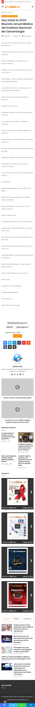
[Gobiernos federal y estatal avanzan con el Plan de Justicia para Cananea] (26, 437)
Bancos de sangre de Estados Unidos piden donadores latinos (8, 458)
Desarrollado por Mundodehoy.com (18, 699)
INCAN (10, 327)
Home (5, 12)
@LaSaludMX (6, 685)
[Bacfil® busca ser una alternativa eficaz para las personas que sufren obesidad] (6, 639)
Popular (6, 619)
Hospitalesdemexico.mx (18, 323)
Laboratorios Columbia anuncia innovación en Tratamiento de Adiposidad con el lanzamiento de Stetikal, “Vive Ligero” (22, 669)
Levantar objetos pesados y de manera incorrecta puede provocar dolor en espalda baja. (25, 460)
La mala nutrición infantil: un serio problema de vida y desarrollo (8, 436)
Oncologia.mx (13, 16)
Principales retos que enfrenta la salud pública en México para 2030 (23, 650)
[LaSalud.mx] (12, 6)
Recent (16, 619)
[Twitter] (10, 343)
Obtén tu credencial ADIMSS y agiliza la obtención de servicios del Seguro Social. (16, 658)
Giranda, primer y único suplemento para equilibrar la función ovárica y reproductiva (23, 628)
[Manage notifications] (5, 702)
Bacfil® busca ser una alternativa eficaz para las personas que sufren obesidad (23, 639)
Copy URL (18, 336)
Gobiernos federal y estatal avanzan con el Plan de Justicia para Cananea (25, 447)
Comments (27, 619)
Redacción (7, 36)
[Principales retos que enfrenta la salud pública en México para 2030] (6, 650)
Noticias (10, 12)
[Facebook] (5, 343)
